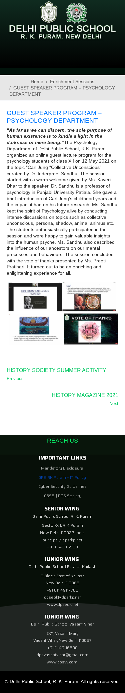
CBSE (49, 495)
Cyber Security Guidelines (62, 486)
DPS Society (69, 495)
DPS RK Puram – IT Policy (62, 477)
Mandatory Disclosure (62, 468)
